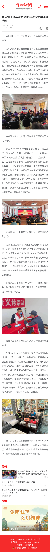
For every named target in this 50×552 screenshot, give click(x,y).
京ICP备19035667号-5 (25, 545)
